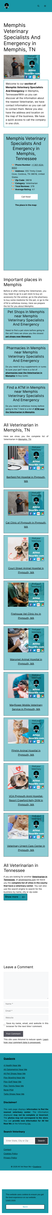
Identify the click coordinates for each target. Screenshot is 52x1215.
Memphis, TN (24, 439)
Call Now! (26, 197)
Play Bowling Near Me (14, 1077)
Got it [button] (25, 1207)
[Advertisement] (26, 928)
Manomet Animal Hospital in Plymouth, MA (26, 661)
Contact (7, 1149)
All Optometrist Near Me (15, 1069)
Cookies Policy (11, 1153)
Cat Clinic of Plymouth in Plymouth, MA (26, 524)
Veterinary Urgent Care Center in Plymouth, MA (26, 848)
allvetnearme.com (27, 880)
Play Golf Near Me (12, 1082)
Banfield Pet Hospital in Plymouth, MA (26, 479)
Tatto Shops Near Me (14, 1094)
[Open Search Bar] (38, 6)
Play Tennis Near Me (14, 1086)
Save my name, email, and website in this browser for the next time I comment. (27, 1025)
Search (41, 1140)
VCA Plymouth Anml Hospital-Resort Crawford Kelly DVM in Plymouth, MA (26, 800)
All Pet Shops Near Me (15, 1073)
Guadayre (9, 1058)
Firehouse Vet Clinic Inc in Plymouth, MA (26, 615)
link (28, 1123)
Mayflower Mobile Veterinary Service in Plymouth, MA (26, 707)
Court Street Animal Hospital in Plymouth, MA (26, 570)
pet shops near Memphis (18, 336)
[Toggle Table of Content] (22, 897)
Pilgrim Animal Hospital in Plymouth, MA (26, 752)
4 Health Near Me (12, 1065)
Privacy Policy (10, 1158)
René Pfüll (8, 1090)
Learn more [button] (11, 1200)
